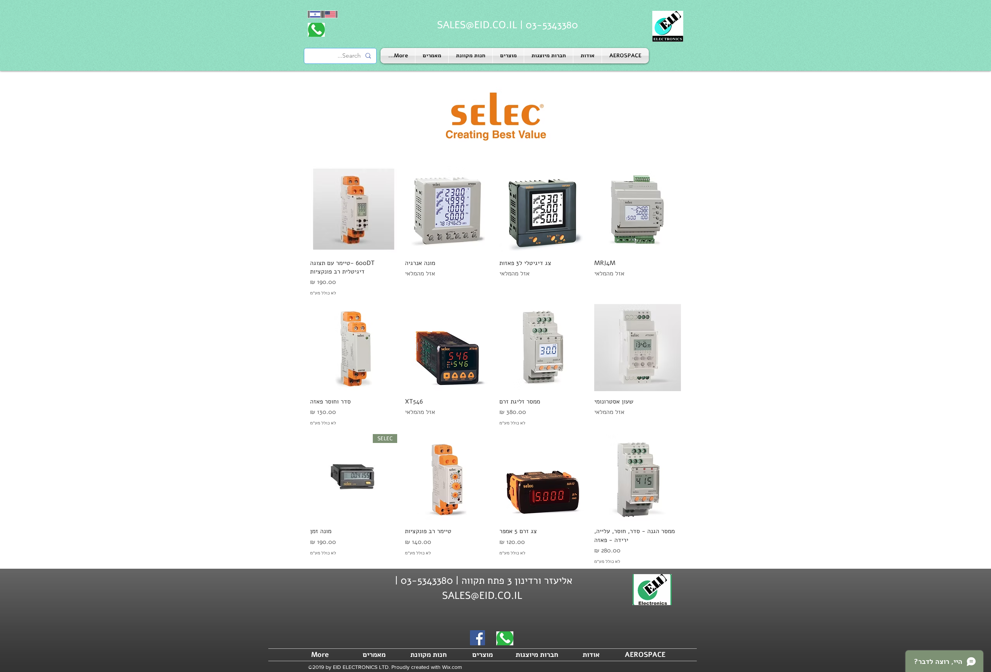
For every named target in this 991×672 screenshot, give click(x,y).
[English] (330, 14)
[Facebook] (477, 637)
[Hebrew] (315, 14)
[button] (548, 55)
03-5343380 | (547, 25)
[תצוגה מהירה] (637, 209)
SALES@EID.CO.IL (477, 25)
